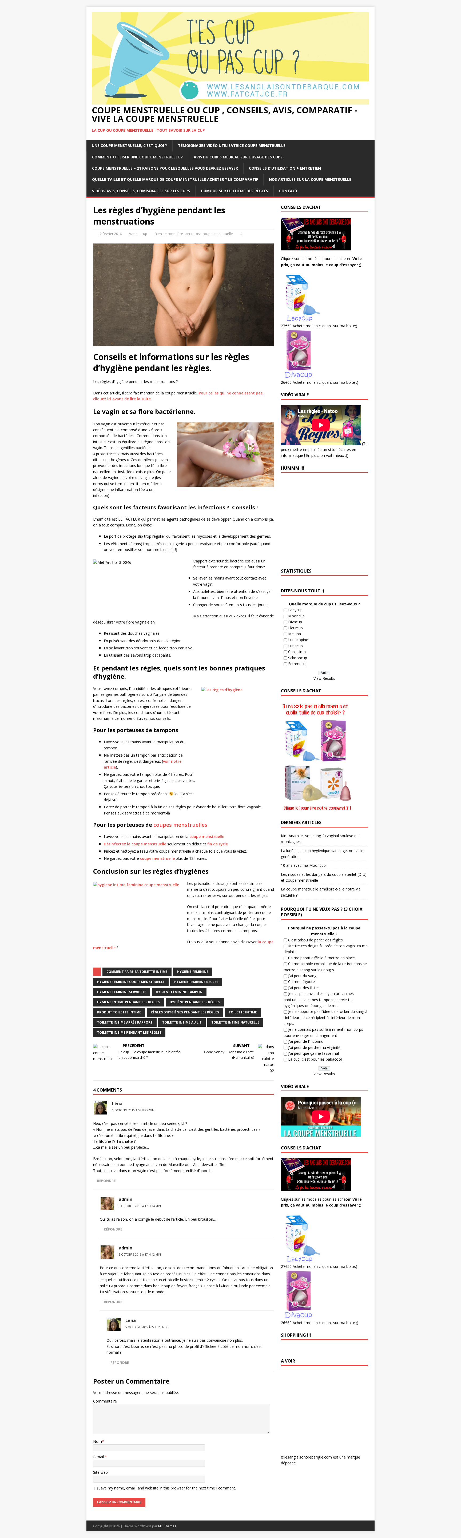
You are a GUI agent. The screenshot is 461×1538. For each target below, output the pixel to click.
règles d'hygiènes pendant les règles (185, 1012)
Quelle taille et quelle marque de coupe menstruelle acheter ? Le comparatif (175, 179)
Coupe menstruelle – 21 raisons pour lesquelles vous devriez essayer (165, 168)
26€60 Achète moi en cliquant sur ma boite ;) (319, 382)
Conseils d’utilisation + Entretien (285, 168)
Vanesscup (138, 233)
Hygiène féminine (192, 971)
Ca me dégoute (301, 981)
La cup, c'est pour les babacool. (315, 1059)
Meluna (294, 633)
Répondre (106, 1180)
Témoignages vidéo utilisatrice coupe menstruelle (231, 145)
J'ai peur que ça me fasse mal (313, 1053)
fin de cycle (217, 843)
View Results (324, 678)
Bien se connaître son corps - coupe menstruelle (194, 233)
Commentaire (105, 1401)
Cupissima (297, 651)
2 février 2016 (111, 233)
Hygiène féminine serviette (121, 992)
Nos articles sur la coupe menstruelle (310, 179)
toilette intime (243, 1012)
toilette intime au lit (182, 1022)
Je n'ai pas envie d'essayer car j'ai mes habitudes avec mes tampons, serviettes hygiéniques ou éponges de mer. (319, 999)
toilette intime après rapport (125, 1022)
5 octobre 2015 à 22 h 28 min (146, 1327)
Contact (288, 190)
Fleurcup (295, 627)
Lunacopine (298, 639)
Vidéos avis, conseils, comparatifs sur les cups (141, 190)
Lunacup (295, 645)
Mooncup (296, 615)
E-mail (99, 1456)
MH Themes (167, 1526)
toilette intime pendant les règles (129, 1032)
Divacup (295, 621)
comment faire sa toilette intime (137, 971)
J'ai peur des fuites (304, 987)
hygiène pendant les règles (195, 1002)
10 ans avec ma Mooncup (303, 865)
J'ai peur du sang (302, 975)
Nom (97, 1441)
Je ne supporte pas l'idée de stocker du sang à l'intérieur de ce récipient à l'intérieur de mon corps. (325, 1017)
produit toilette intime (119, 1012)
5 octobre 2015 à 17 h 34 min (140, 1206)
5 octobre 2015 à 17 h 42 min (140, 1254)
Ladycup (295, 609)
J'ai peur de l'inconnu (305, 1041)
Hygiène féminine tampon (179, 992)
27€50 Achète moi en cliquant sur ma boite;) (319, 325)
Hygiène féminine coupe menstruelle (131, 982)
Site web (100, 1472)
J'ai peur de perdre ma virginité (314, 1047)
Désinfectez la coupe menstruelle (135, 843)
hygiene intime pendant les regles (128, 1002)
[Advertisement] (326, 1408)
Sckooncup (297, 657)
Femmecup (298, 663)
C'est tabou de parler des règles (315, 939)
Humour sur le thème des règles (234, 190)
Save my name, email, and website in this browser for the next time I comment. (167, 1488)
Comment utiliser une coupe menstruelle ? (137, 156)
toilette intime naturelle (235, 1022)
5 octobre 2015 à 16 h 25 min (133, 1110)
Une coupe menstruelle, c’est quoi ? (129, 145)
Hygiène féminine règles (196, 982)
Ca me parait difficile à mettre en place (321, 957)
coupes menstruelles (180, 824)
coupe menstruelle (206, 836)
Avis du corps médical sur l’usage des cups (238, 156)
